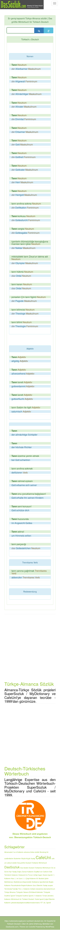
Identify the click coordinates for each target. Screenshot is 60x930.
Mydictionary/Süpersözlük (22, 882)
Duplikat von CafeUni (41, 872)
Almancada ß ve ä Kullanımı (13, 852)
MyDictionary (8, 882)
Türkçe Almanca (10, 892)
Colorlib (32, 926)
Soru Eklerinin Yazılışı (40, 885)
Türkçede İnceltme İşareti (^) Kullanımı (28, 896)
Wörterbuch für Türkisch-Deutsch (22, 899)
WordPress (49, 926)
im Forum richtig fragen (34, 875)
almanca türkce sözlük (31, 852)
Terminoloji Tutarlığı (11, 889)
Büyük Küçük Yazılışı (28, 858)
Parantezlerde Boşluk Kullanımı (21, 885)
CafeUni (43, 857)
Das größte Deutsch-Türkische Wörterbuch (32, 863)
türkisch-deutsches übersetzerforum (42, 889)
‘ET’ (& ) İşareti (45, 902)
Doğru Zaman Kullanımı (25, 872)
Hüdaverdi (21, 875)
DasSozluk (12, 867)
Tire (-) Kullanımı (24, 889)
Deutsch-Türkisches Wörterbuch (40, 868)
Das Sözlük (24, 868)
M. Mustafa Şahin (42, 878)
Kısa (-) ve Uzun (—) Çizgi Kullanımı (23, 878)
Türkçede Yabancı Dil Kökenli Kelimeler (29, 892)
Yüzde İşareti (39, 899)
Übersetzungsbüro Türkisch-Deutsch (32, 837)
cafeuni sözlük (12, 863)
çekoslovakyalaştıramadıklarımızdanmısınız (25, 902)
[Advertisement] (34, 48)
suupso (50, 885)
